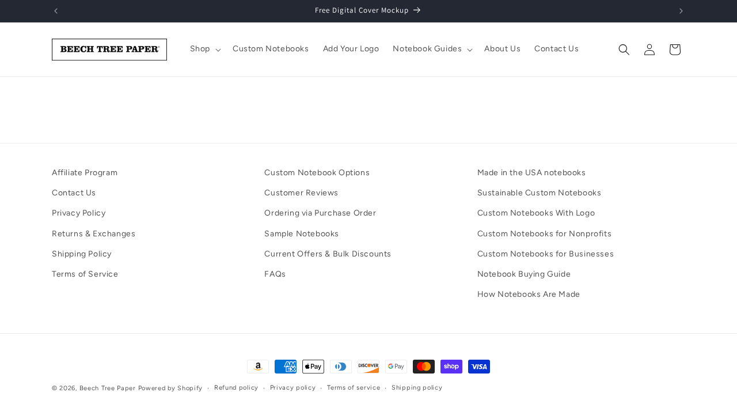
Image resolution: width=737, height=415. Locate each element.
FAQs (275, 274)
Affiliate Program (84, 173)
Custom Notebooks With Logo (536, 213)
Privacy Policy (78, 213)
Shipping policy (417, 387)
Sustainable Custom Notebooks (539, 193)
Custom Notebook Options (317, 173)
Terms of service (353, 387)
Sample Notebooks (301, 234)
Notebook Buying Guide (524, 274)
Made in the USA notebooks (531, 173)
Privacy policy (293, 387)
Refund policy (236, 387)
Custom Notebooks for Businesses (545, 254)
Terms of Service (85, 274)
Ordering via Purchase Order (320, 213)
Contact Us (74, 193)
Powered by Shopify (170, 388)
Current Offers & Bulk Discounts (328, 254)
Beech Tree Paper (107, 388)
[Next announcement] (681, 11)
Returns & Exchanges (93, 234)
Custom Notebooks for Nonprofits (544, 234)
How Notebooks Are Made (528, 294)
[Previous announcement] (56, 11)
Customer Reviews (301, 193)
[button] (204, 49)
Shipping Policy (82, 254)
